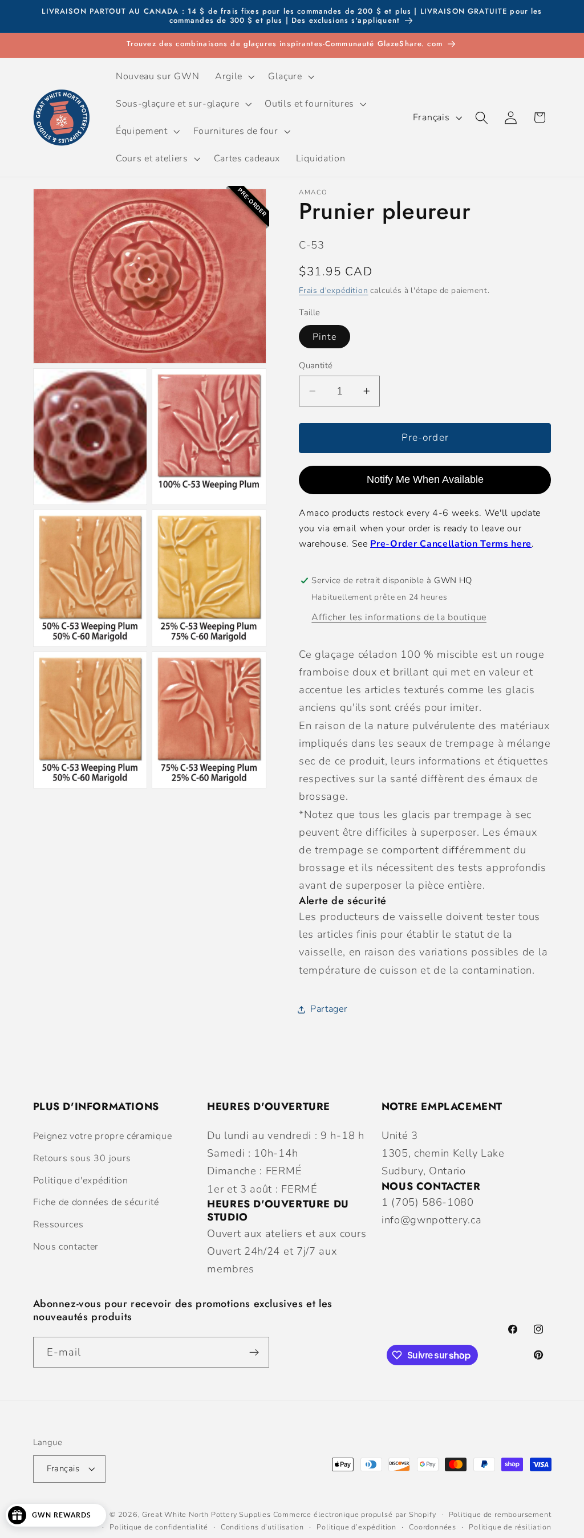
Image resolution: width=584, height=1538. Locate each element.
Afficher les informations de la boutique (398, 617)
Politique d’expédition (356, 1527)
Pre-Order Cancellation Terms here (451, 544)
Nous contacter (66, 1246)
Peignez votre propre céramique (102, 1136)
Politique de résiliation (510, 1527)
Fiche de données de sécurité (96, 1202)
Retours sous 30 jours (82, 1158)
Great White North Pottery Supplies (206, 1514)
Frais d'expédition (333, 290)
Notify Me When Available (425, 479)
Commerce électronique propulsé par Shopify (354, 1514)
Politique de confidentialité (159, 1527)
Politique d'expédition (80, 1180)
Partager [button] (329, 1009)
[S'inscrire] (254, 1352)
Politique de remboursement (500, 1514)
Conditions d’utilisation (262, 1527)
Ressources (58, 1224)
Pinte (324, 337)
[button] (233, 76)
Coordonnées (432, 1527)
